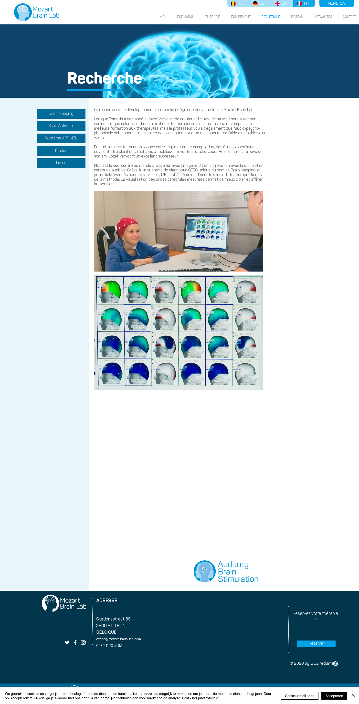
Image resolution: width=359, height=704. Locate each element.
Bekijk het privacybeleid (200, 697)
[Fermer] (353, 695)
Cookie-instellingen (299, 695)
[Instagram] (83, 642)
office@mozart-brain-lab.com (118, 639)
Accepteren (334, 695)
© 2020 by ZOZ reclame (312, 664)
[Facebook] (75, 642)
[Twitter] (67, 642)
